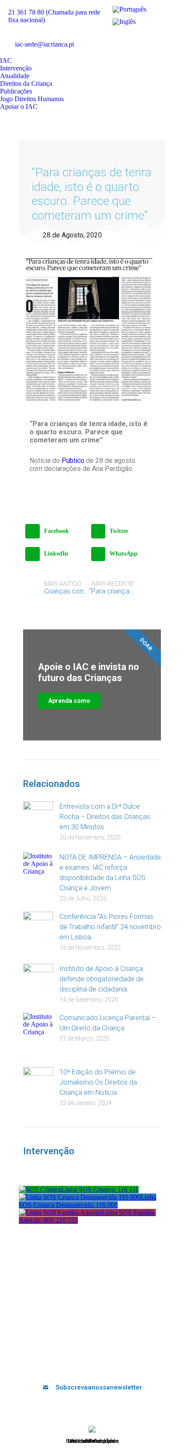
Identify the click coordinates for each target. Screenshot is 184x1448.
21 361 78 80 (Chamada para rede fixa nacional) (54, 16)
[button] (56, 531)
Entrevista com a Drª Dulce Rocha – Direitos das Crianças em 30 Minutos (104, 816)
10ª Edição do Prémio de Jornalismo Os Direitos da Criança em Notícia (98, 1082)
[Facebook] (57, 1365)
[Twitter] (71, 1365)
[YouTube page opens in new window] (141, 37)
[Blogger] (128, 1365)
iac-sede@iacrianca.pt (44, 44)
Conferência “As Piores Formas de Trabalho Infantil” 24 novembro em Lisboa (110, 927)
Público (73, 460)
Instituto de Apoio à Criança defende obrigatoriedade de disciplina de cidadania (101, 979)
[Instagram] (113, 1365)
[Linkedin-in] (99, 1365)
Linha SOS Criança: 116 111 (100, 1189)
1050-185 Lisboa (92, 1306)
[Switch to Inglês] (124, 21)
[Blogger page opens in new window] (115, 50)
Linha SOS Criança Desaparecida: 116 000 (87, 1201)
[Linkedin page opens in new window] (154, 37)
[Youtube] (85, 1365)
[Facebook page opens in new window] (115, 37)
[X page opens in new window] (128, 37)
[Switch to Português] (129, 9)
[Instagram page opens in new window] (166, 37)
